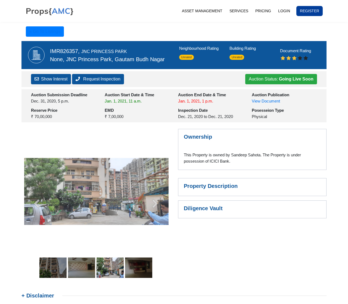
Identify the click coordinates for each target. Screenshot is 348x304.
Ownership (198, 137)
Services (238, 11)
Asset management (204, 10)
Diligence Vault (203, 208)
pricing (263, 11)
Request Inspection (101, 79)
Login (284, 11)
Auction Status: (281, 79)
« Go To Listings (44, 31)
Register (309, 11)
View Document (266, 101)
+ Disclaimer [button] (37, 296)
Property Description (211, 186)
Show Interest (54, 79)
